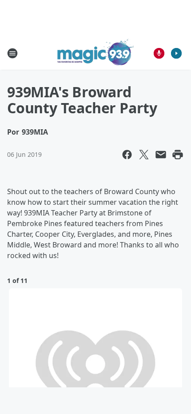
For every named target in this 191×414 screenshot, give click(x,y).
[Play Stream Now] (176, 53)
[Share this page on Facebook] (127, 154)
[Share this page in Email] (161, 154)
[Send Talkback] (159, 53)
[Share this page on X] (144, 154)
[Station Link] (95, 53)
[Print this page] (177, 154)
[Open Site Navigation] (12, 53)
